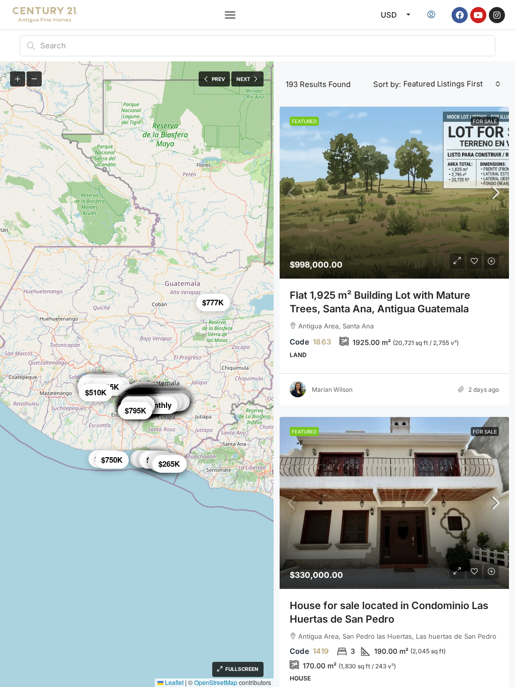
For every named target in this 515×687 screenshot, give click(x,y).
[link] (394, 193)
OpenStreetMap (215, 682)
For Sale (485, 121)
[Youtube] (478, 15)
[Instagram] (497, 15)
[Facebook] (460, 15)
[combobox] (452, 84)
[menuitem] (431, 15)
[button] (230, 15)
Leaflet (173, 682)
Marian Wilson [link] (332, 389)
